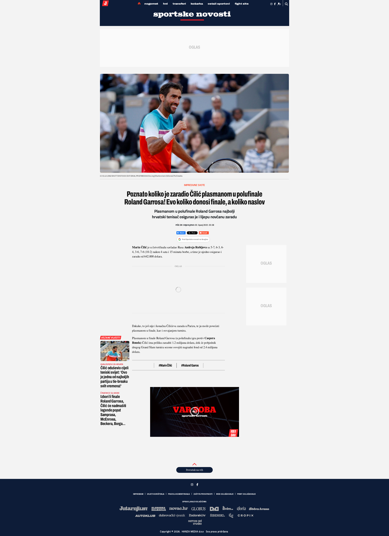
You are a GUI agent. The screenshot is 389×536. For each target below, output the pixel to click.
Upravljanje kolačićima (194, 502)
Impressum (138, 494)
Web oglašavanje (225, 494)
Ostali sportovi (219, 3)
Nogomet (151, 3)
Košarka (197, 3)
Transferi (179, 3)
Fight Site (242, 3)
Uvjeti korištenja (155, 494)
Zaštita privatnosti (203, 494)
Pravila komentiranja (179, 494)
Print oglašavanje (246, 494)
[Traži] (286, 4)
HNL (165, 3)
